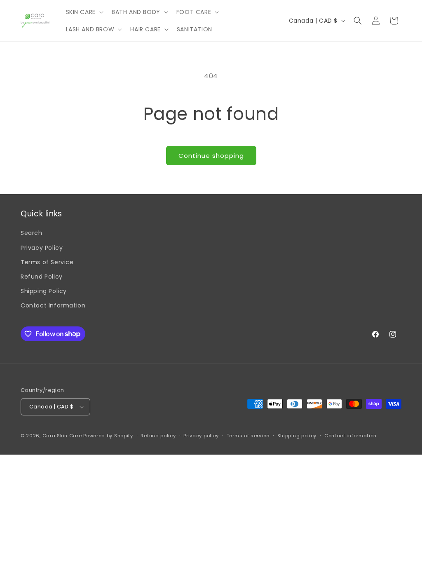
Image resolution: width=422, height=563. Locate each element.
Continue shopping (211, 155)
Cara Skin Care (62, 435)
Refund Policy (42, 276)
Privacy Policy (42, 248)
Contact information (350, 435)
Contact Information (53, 305)
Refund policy (158, 435)
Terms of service (248, 435)
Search (31, 233)
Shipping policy (297, 435)
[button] (84, 12)
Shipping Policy (44, 291)
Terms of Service (47, 262)
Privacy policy (201, 435)
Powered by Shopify (108, 435)
